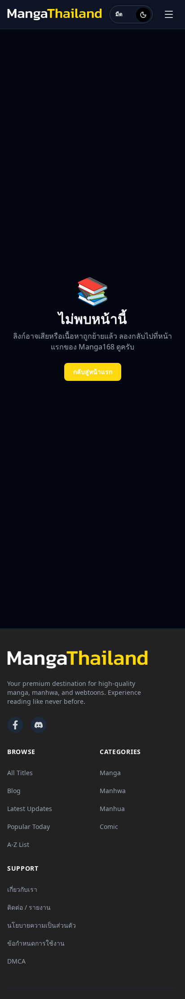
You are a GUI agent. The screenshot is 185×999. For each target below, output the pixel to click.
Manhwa (113, 790)
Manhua (112, 808)
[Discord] (39, 725)
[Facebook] (15, 725)
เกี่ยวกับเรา (22, 889)
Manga (110, 772)
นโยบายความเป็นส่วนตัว (41, 925)
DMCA (16, 961)
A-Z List (18, 844)
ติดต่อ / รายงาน (29, 907)
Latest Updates (29, 808)
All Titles (20, 772)
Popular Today (28, 826)
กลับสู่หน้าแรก (92, 371)
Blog (14, 790)
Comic (109, 826)
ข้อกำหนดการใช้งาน (36, 943)
